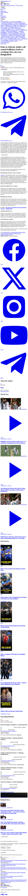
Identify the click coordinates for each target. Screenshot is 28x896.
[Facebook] (2, 894)
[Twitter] (4, 894)
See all (8, 847)
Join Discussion (5, 731)
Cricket (4, 232)
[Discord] (6, 894)
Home (2, 42)
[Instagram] (1, 894)
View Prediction (13, 731)
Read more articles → (5, 391)
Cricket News (6, 42)
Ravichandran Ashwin (8, 234)
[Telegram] (5, 894)
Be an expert (20, 5)
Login (3, 7)
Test (7, 232)
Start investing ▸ (4, 797)
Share (3, 847)
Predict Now (12, 745)
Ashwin (2, 175)
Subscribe (3, 859)
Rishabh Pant (16, 232)
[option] (2, 3)
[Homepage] (6, 1)
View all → (3, 802)
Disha (3, 66)
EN (2, 2)
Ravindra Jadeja (13, 233)
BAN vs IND (11, 232)
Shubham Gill (7, 233)
